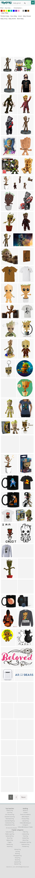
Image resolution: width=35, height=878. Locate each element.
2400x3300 (5, 134)
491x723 (23, 507)
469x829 (20, 134)
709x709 (20, 577)
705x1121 (4, 701)
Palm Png (25, 832)
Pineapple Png (17, 855)
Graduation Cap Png (25, 842)
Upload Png (25, 821)
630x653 (20, 775)
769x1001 (4, 396)
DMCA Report (25, 816)
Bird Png (17, 853)
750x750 (4, 231)
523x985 (4, 210)
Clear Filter (4, 13)
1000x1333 (5, 189)
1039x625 (4, 667)
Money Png (17, 849)
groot (20, 16)
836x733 (20, 754)
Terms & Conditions (25, 814)
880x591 (20, 607)
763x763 (20, 473)
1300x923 (19, 521)
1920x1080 (19, 680)
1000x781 (4, 433)
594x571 (4, 264)
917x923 (4, 336)
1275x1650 (23, 336)
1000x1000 (21, 302)
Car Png (17, 851)
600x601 (19, 645)
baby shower (27, 16)
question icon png (10, 816)
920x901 (24, 433)
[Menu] (33, 2)
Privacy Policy (25, 818)
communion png (9, 823)
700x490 (4, 318)
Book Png (17, 860)
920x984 (4, 775)
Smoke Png (25, 838)
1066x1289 (21, 738)
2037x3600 (21, 542)
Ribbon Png (10, 840)
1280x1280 (23, 791)
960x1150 (4, 556)
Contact (25, 812)
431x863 (20, 357)
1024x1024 (5, 489)
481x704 (20, 113)
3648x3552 (5, 452)
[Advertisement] (17, 38)
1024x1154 (21, 396)
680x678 (4, 717)
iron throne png (9, 814)
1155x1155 (23, 281)
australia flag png (9, 821)
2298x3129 (5, 113)
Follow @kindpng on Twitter (25, 827)
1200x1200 (5, 738)
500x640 (4, 542)
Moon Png (25, 840)
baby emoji (4, 18)
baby (8, 16)
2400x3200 (5, 155)
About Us (25, 810)
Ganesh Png (17, 862)
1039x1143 (25, 318)
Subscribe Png (10, 832)
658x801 (20, 417)
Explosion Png (25, 844)
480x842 (4, 92)
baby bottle (12, 18)
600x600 (16, 246)
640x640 (4, 173)
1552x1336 (5, 791)
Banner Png (17, 864)
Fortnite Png (25, 846)
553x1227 (21, 231)
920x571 (23, 452)
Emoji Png (17, 858)
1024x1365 (5, 473)
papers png (9, 810)
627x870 (23, 173)
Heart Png (9, 846)
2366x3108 (21, 210)
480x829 (4, 71)
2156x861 (16, 556)
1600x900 (4, 246)
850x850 (4, 376)
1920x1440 (5, 281)
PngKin (9, 842)
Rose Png (9, 838)
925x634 (16, 189)
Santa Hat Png (9, 836)
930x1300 (21, 92)
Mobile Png (10, 844)
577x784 (20, 701)
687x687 (19, 376)
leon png (9, 812)
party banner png (9, 825)
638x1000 (21, 155)
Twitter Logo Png (9, 834)
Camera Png (25, 834)
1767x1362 (18, 71)
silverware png (10, 818)
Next (23, 797)
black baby (20, 18)
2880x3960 (5, 645)
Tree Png (25, 836)
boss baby (13, 16)
